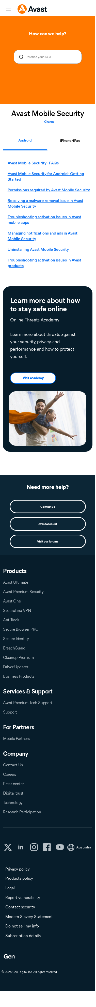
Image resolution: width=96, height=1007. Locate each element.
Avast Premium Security (23, 591)
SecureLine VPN (17, 610)
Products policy (19, 878)
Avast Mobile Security (47, 113)
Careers (9, 774)
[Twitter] (8, 847)
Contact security (20, 907)
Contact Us (13, 765)
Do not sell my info (22, 926)
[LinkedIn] (21, 847)
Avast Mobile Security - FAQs (33, 163)
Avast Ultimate (15, 582)
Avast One (12, 601)
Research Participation (22, 812)
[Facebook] (47, 847)
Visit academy (33, 378)
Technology (13, 802)
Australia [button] (83, 847)
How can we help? (47, 34)
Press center (13, 783)
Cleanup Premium (18, 657)
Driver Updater (15, 666)
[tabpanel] (49, 214)
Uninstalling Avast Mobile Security (38, 249)
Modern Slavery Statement (29, 916)
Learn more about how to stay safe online (45, 304)
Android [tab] (25, 140)
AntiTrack (11, 619)
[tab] (48, 214)
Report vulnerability (22, 897)
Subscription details (23, 935)
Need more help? (48, 487)
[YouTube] (60, 847)
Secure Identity (16, 638)
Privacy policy (17, 869)
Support (10, 712)
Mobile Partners (16, 738)
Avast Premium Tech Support (27, 702)
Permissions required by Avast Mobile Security (49, 190)
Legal (10, 888)
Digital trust (13, 793)
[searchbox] (48, 57)
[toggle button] (7, 8)
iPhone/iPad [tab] (70, 140)
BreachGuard (14, 648)
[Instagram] (34, 847)
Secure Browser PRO (21, 629)
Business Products (18, 676)
